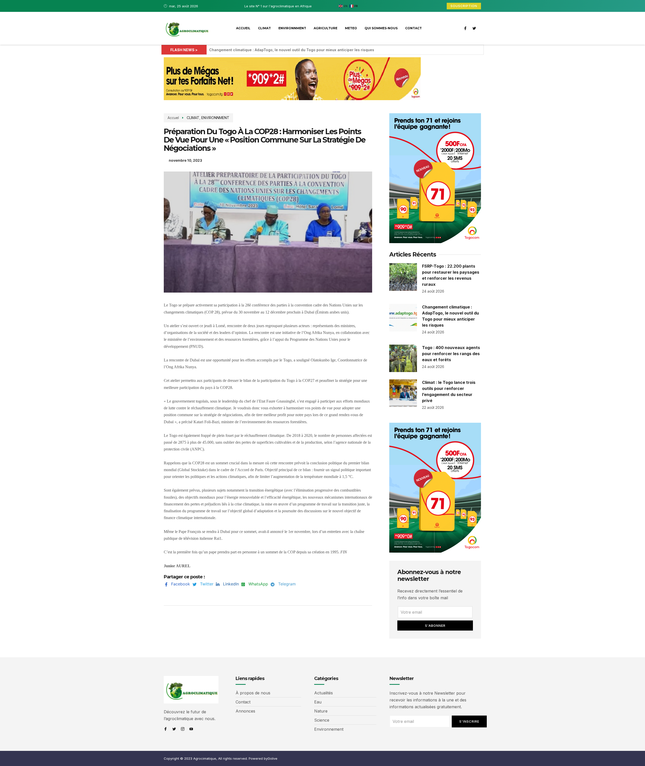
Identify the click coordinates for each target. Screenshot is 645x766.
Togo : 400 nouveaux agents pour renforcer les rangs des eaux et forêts (451, 353)
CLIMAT (264, 28)
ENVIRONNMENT (292, 28)
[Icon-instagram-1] (182, 729)
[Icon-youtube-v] (191, 729)
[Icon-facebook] (465, 28)
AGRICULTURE (325, 28)
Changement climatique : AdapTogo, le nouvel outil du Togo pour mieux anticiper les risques (291, 50)
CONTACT (413, 28)
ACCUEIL (243, 28)
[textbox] (268, 435)
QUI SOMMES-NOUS (381, 28)
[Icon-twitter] (474, 28)
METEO (351, 28)
